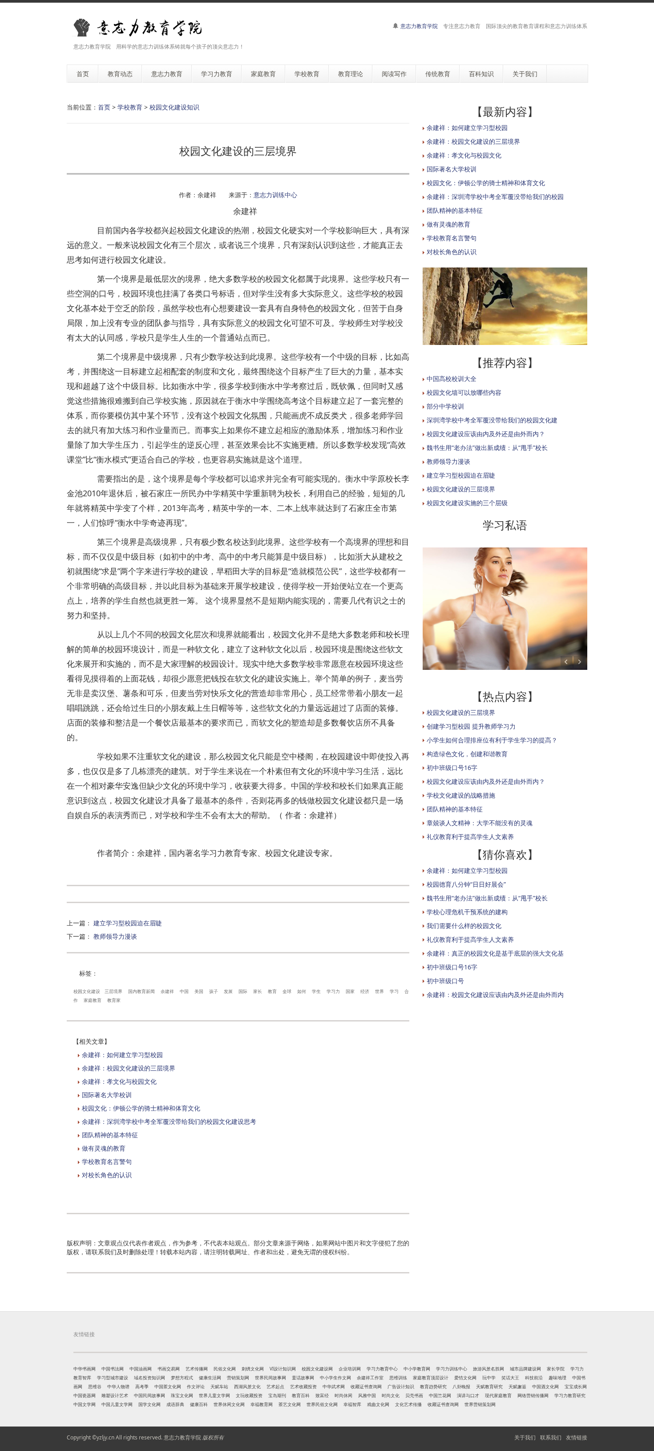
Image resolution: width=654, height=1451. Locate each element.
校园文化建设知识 (174, 107)
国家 (350, 991)
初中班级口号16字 (452, 767)
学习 (394, 991)
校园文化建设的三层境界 (461, 489)
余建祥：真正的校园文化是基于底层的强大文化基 (495, 953)
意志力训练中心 (275, 194)
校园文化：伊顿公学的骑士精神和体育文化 (141, 1108)
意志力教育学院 (419, 26)
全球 (287, 991)
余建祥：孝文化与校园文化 (119, 1081)
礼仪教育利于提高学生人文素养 (470, 836)
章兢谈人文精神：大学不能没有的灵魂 (480, 823)
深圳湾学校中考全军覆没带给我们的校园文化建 (492, 420)
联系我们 (550, 1437)
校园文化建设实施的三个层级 (467, 503)
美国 (198, 991)
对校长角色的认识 (107, 1175)
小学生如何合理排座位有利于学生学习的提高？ (492, 740)
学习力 (333, 991)
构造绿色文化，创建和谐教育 (467, 754)
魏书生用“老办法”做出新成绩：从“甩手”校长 (487, 447)
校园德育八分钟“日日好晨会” (466, 884)
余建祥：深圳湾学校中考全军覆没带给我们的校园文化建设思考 (169, 1121)
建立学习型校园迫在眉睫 (127, 923)
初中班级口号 (445, 981)
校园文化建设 (86, 991)
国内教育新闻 (141, 991)
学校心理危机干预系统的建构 (467, 912)
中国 (184, 991)
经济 (364, 991)
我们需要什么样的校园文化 (464, 925)
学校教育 (129, 107)
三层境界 (113, 991)
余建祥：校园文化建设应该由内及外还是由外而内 (495, 994)
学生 (316, 991)
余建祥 (167, 991)
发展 (228, 991)
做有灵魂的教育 (103, 1148)
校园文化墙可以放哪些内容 (464, 392)
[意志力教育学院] (144, 27)
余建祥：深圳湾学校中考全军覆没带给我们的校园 (495, 196)
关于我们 (525, 1437)
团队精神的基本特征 (110, 1135)
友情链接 (576, 1437)
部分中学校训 (445, 406)
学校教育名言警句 (107, 1161)
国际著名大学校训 (107, 1094)
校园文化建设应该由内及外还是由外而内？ (486, 434)
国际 (242, 991)
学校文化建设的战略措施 (461, 795)
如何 (301, 991)
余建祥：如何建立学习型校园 (122, 1054)
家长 (257, 991)
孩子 (213, 991)
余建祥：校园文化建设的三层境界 (128, 1068)
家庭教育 (92, 1000)
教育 (272, 991)
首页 (104, 107)
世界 (379, 991)
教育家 (114, 1000)
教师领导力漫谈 (115, 936)
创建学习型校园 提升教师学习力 (471, 726)
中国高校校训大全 (451, 378)
